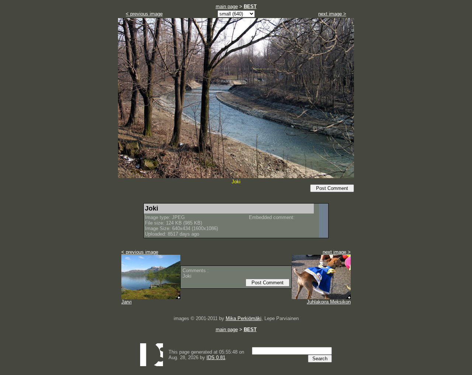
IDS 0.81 (215, 357)
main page (227, 6)
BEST (250, 6)
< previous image (144, 14)
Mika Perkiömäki (243, 318)
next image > (332, 14)
